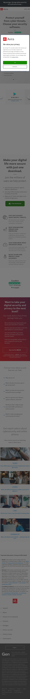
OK (15, 62)
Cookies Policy (15, 57)
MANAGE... (15, 66)
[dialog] (15, 53)
